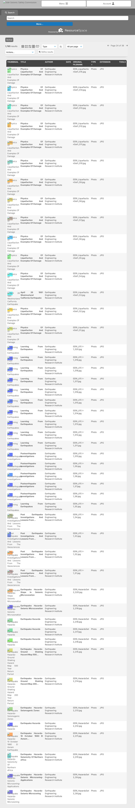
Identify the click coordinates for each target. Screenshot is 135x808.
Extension (105, 62)
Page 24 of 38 (117, 45)
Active (9, 40)
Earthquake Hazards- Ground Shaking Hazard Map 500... (32, 652)
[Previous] (108, 45)
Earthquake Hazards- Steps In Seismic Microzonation (32, 592)
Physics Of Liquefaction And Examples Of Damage (32, 72)
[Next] (127, 45)
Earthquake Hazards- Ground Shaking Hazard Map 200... (32, 681)
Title (23, 62)
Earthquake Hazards (30, 619)
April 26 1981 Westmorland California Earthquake (32, 295)
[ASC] (61, 46)
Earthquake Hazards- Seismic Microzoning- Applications (32, 777)
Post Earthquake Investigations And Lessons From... (32, 517)
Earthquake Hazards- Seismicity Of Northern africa (32, 757)
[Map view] (37, 46)
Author (49, 62)
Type (93, 62)
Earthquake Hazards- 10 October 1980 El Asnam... (32, 736)
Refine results (47, 52)
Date (68, 62)
